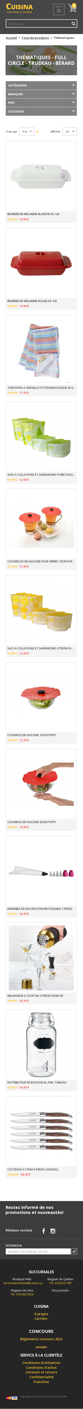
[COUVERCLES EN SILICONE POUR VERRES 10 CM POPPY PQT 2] (41, 523)
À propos (41, 1314)
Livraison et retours (41, 1372)
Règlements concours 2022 (41, 1339)
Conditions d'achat (41, 1367)
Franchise (41, 1382)
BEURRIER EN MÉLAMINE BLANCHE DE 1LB (33, 214)
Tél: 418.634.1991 (60, 1281)
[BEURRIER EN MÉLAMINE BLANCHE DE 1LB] (41, 176)
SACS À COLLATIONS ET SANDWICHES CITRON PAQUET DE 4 (41, 648)
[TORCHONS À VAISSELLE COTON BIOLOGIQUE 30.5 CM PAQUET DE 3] (41, 350)
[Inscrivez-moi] (74, 1251)
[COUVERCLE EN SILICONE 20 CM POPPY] (41, 784)
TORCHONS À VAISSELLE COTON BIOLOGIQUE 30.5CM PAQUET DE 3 (41, 387)
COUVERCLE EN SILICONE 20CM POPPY (31, 822)
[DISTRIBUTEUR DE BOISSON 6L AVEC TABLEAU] (41, 1045)
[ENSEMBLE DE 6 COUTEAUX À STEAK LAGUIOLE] (41, 1131)
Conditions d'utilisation (41, 1362)
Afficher (56, 131)
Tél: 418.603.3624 (22, 1292)
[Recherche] (73, 23)
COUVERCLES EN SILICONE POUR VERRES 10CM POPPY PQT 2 (41, 561)
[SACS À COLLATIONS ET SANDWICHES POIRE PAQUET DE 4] (41, 437)
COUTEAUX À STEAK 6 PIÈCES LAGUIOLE (32, 1169)
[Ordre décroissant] (36, 131)
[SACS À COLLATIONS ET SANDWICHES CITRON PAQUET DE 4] (41, 610)
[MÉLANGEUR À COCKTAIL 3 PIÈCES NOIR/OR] (41, 958)
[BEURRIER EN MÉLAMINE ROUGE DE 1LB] (41, 263)
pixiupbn (41, 1347)
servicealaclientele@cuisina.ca (22, 1283)
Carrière (40, 1318)
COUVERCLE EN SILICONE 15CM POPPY (31, 735)
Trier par (11, 131)
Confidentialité (41, 1377)
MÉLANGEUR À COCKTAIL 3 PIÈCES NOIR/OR (35, 995)
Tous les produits (35, 38)
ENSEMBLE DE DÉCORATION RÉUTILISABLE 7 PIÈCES (39, 909)
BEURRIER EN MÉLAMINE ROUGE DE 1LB (32, 301)
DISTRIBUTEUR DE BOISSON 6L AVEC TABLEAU (36, 1082)
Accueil (11, 38)
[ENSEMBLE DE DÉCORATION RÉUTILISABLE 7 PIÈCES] (41, 871)
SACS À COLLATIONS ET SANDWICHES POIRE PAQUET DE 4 (41, 474)
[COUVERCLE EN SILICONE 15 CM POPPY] (41, 697)
